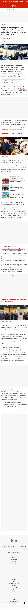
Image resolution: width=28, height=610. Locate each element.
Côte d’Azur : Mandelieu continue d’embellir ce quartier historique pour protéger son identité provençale (13, 248)
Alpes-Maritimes (14, 594)
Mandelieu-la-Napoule (6, 409)
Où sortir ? (21, 1)
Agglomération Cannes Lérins (17, 160)
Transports (14, 561)
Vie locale (10, 1)
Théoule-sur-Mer (14, 587)
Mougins (14, 585)
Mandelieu (22, 88)
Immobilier (15, 1)
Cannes (14, 579)
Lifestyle (14, 574)
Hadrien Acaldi (4, 36)
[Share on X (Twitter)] (5, 41)
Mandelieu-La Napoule (14, 583)
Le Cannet (14, 589)
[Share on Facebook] (2, 41)
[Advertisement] (14, 16)
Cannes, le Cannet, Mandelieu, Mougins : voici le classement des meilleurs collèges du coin (14, 404)
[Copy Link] (7, 41)
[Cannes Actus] (14, 6)
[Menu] (1, 1)
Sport (14, 565)
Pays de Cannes (15, 409)
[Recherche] (14, 9)
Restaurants (14, 570)
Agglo (14, 581)
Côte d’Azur (14, 591)
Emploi (3, 24)
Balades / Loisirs (14, 567)
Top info (22, 409)
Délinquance (14, 559)
